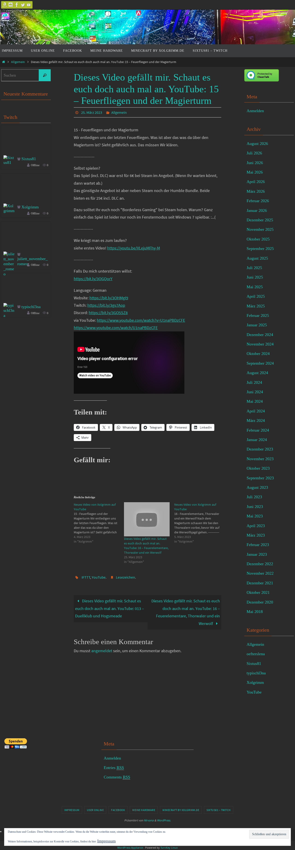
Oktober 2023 (258, 468)
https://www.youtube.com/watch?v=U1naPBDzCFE (141, 320)
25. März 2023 (91, 112)
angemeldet (101, 650)
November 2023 (260, 459)
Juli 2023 (254, 497)
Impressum (72, 810)
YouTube (99, 577)
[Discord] (11, 5)
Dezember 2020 (260, 602)
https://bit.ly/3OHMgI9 (108, 297)
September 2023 (260, 478)
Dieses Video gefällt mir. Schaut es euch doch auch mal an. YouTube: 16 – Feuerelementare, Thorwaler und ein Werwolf (185, 612)
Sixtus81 (28, 158)
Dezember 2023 (260, 449)
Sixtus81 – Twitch (218, 810)
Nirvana (149, 820)
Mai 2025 (255, 287)
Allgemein (18, 62)
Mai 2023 (255, 516)
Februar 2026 (258, 200)
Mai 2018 (255, 611)
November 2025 (260, 229)
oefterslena (256, 654)
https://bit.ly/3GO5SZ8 (108, 312)
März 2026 (256, 191)
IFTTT (86, 577)
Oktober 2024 (258, 353)
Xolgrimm (30, 207)
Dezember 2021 (260, 583)
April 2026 (256, 181)
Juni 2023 (255, 506)
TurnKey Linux (169, 847)
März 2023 (256, 535)
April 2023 (256, 525)
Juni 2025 (255, 277)
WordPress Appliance (130, 847)
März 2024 (256, 420)
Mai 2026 (255, 172)
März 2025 (256, 306)
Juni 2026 (255, 162)
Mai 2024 (255, 401)
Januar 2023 (257, 554)
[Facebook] (17, 5)
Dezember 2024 (260, 334)
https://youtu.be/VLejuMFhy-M (133, 248)
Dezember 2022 (260, 564)
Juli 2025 (254, 267)
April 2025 (256, 296)
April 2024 (256, 411)
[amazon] (5, 5)
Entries (114, 767)
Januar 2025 (257, 325)
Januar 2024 (257, 439)
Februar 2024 (258, 430)
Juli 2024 (254, 382)
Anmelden (255, 110)
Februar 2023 (258, 544)
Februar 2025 (258, 315)
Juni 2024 (255, 392)
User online (95, 810)
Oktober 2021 (258, 592)
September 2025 (260, 248)
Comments (117, 777)
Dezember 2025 (260, 220)
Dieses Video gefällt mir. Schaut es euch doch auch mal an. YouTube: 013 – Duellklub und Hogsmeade (109, 608)
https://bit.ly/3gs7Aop (106, 305)
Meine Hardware (143, 810)
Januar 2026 (257, 210)
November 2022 (260, 573)
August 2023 (257, 487)
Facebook (118, 810)
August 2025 (257, 258)
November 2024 (260, 344)
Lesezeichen (125, 577)
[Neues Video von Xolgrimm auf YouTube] (99, 523)
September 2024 (260, 363)
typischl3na (31, 306)
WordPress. (164, 820)
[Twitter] (23, 5)
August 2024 (257, 372)
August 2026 (257, 143)
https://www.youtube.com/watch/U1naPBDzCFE (116, 327)
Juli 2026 (254, 153)
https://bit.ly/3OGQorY (93, 278)
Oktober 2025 (258, 239)
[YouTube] (28, 5)
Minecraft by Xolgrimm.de (180, 810)
